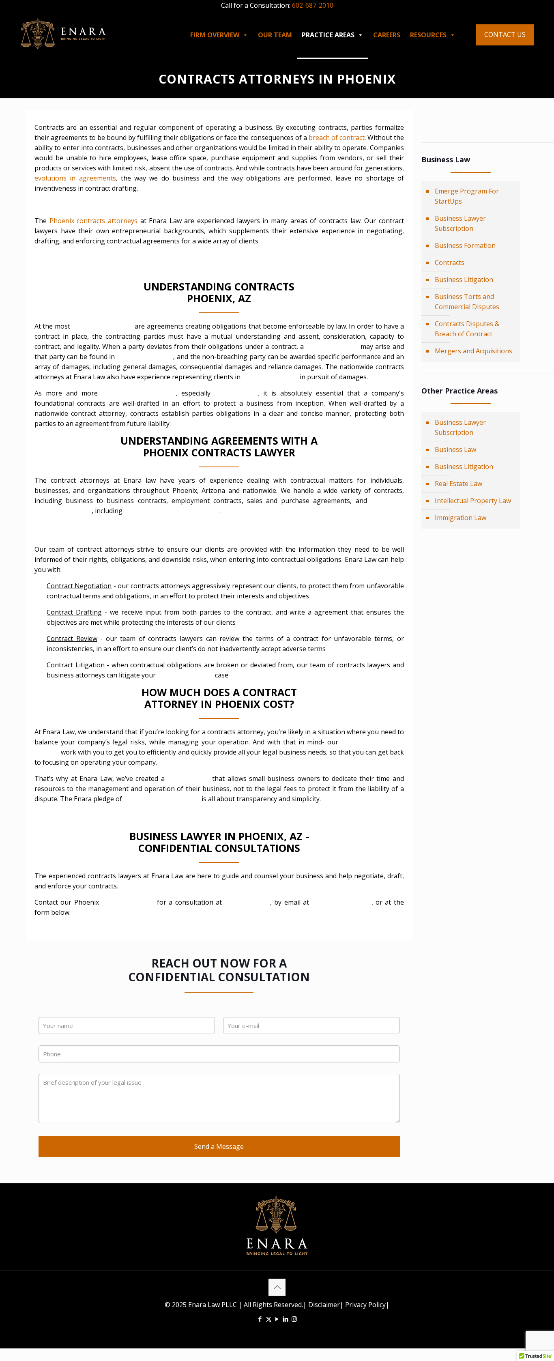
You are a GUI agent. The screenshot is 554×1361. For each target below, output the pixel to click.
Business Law (455, 449)
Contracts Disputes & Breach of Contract (467, 328)
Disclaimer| (326, 1304)
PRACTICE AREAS (328, 34)
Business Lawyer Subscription (460, 223)
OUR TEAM (275, 34)
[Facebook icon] (260, 1319)
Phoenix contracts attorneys (93, 220)
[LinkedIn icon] (286, 1319)
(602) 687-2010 (247, 902)
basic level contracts (102, 326)
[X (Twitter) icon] (269, 1319)
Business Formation (465, 245)
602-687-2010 (312, 5)
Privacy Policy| (366, 1304)
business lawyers (127, 902)
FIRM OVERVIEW (214, 34)
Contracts (449, 262)
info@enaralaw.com (341, 902)
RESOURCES (428, 34)
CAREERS (386, 34)
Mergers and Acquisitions (473, 350)
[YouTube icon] (277, 1319)
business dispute (332, 346)
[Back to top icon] (277, 1287)
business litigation (270, 376)
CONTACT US (505, 34)
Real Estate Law (458, 483)
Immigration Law (460, 517)
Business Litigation (464, 279)
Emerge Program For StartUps (467, 196)
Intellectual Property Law (473, 500)
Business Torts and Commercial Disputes (467, 301)
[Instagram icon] (294, 1319)
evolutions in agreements (75, 178)
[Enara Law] (63, 33)
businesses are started (139, 393)
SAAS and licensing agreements (171, 510)
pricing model (188, 778)
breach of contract (336, 137)
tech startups (236, 393)
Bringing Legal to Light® (162, 798)
